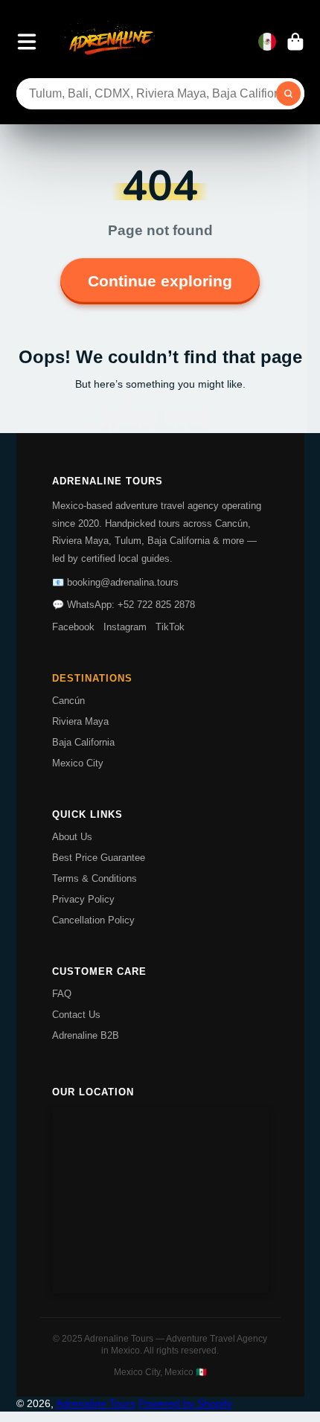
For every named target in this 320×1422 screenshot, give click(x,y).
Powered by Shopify (185, 1403)
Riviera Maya (80, 721)
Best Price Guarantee (98, 857)
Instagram (125, 626)
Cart (295, 42)
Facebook (73, 626)
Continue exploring (160, 281)
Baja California (83, 742)
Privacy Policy (83, 899)
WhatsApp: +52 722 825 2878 (131, 604)
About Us (72, 836)
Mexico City (77, 763)
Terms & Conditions (94, 878)
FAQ (61, 993)
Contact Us (76, 1014)
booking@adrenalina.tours (123, 582)
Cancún (68, 700)
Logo (110, 42)
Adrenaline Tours (95, 1403)
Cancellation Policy (93, 920)
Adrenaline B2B (85, 1035)
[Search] (288, 93)
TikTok (170, 626)
